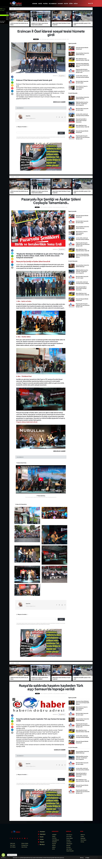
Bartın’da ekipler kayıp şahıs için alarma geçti (82, 82)
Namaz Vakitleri (69, 838)
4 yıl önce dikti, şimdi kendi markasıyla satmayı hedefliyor (82, 76)
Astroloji (82, 841)
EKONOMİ (60, 3)
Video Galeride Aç (41, 495)
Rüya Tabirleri (83, 840)
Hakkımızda (12, 843)
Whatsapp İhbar (24, 845)
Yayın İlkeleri (12, 845)
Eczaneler (68, 840)
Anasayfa (12, 8)
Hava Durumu (69, 834)
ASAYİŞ (40, 3)
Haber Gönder (24, 847)
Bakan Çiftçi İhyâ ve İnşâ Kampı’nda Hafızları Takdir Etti (82, 59)
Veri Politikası (13, 847)
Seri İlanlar (68, 847)
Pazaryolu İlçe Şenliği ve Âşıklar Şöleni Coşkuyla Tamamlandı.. (81, 120)
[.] (27, 515)
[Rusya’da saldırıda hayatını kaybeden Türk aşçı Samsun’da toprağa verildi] (38, 704)
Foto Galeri (42, 831)
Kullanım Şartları (24, 843)
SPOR (53, 849)
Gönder (61, 133)
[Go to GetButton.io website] (3, 857)
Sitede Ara (83, 834)
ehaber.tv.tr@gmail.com (30, 118)
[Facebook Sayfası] (11, 838)
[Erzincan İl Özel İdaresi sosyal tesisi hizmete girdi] (38, 57)
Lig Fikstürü (68, 841)
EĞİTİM (71, 3)
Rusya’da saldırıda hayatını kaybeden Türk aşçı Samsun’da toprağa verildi (82, 71)
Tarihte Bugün (69, 843)
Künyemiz (42, 842)
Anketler (82, 836)
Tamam (87, 857)
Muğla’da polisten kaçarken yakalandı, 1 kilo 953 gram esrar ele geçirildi (82, 103)
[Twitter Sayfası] (13, 838)
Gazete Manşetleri (70, 851)
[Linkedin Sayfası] (20, 838)
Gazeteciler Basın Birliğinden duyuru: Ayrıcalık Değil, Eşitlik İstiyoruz (82, 65)
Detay (82, 857)
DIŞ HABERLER (53, 3)
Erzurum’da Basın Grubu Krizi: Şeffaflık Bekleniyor (82, 53)
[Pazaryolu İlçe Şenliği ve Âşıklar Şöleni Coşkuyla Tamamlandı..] (38, 228)
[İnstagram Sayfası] (16, 838)
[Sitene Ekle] (28, 838)
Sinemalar (68, 845)
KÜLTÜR (66, 3)
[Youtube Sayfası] (18, 838)
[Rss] (23, 838)
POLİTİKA (45, 3)
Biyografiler (83, 838)
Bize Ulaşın (42, 844)
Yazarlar (42, 836)
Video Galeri (42, 834)
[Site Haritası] (25, 838)
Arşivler (42, 839)
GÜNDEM (34, 3)
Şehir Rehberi (69, 849)
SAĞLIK (76, 3)
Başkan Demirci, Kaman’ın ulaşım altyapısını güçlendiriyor (81, 87)
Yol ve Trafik (68, 836)
